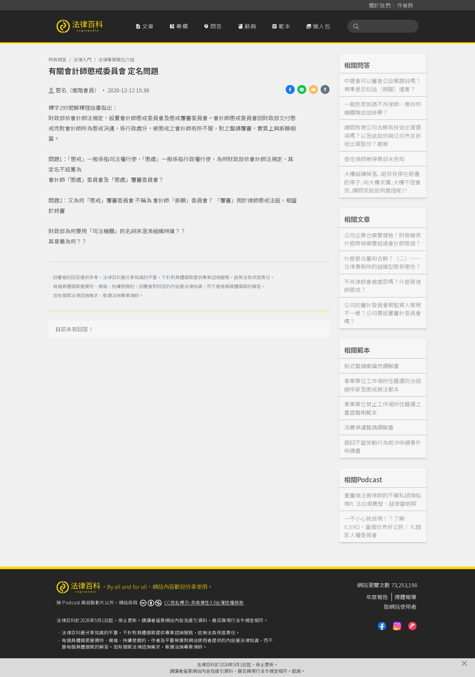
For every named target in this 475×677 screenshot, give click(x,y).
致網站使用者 (400, 606)
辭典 (247, 26)
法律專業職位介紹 (116, 59)
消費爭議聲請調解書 (369, 427)
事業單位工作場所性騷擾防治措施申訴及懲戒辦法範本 (382, 385)
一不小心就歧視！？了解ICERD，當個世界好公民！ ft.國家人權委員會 (382, 526)
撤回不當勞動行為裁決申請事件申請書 (382, 446)
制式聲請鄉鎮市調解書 (371, 366)
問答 (213, 26)
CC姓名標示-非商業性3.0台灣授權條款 (204, 602)
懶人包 (318, 26)
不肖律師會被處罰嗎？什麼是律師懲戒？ (382, 285)
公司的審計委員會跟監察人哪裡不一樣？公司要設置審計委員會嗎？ (382, 313)
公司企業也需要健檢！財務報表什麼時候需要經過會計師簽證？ (382, 239)
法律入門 (82, 59)
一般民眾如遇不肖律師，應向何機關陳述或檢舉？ (382, 108)
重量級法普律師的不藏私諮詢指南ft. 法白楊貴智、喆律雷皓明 (382, 499)
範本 (281, 26)
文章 (144, 26)
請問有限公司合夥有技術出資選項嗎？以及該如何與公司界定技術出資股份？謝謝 (382, 135)
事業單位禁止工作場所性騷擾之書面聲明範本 (382, 408)
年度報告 (377, 597)
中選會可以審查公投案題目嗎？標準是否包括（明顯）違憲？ (382, 85)
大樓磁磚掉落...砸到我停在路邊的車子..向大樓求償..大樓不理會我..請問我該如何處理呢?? (382, 182)
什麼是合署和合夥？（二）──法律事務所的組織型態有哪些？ (382, 262)
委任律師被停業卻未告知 (374, 159)
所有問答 (57, 59)
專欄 (178, 26)
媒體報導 (406, 597)
